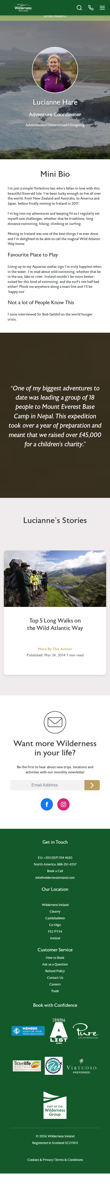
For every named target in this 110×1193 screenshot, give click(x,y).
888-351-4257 (66, 864)
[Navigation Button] (102, 8)
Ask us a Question (55, 964)
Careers (55, 984)
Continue (92, 785)
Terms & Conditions (69, 1160)
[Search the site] (79, 8)
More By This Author (55, 649)
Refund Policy (55, 971)
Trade (55, 991)
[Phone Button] (91, 8)
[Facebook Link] (46, 804)
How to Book (55, 958)
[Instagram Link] (63, 804)
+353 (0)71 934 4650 (58, 858)
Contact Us (55, 978)
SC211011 (71, 1143)
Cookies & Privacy (40, 1160)
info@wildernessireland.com (55, 878)
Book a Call (55, 871)
